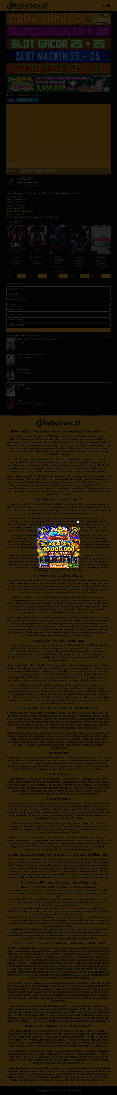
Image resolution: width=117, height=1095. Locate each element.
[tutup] (78, 522)
